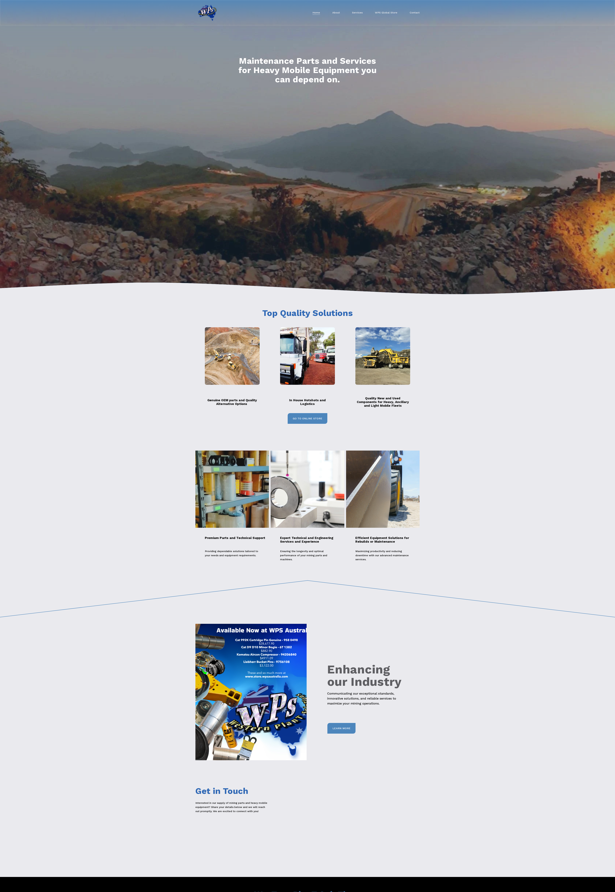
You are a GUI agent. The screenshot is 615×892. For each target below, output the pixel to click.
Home (316, 12)
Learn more (341, 728)
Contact (415, 12)
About (336, 12)
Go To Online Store (307, 418)
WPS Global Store (386, 12)
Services (357, 12)
